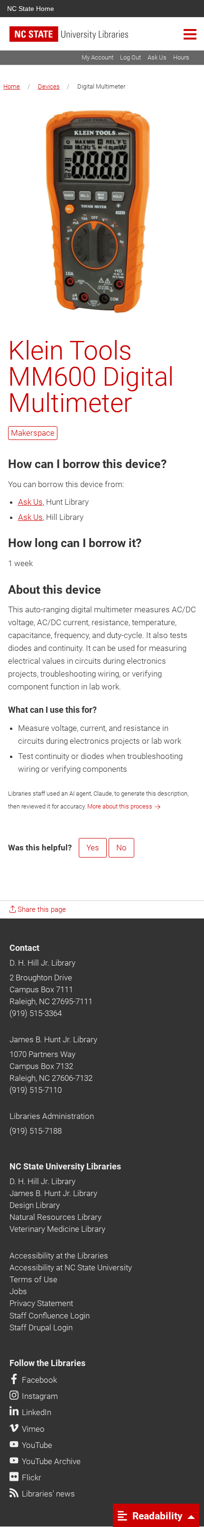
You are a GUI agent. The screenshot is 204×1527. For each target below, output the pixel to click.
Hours (181, 57)
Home (11, 86)
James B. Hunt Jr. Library (53, 1039)
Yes (92, 847)
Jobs (18, 1291)
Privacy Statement (41, 1303)
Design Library (34, 1205)
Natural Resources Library (55, 1217)
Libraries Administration (51, 1116)
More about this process (119, 806)
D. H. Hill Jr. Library (42, 963)
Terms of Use (33, 1279)
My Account (97, 57)
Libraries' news (47, 1493)
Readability (156, 1515)
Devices (49, 86)
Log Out (130, 57)
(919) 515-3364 (35, 1013)
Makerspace (33, 433)
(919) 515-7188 (35, 1131)
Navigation (190, 33)
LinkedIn (35, 1412)
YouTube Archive (50, 1461)
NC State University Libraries (65, 1166)
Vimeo (32, 1429)
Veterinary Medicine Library (57, 1229)
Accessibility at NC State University (70, 1267)
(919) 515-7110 (35, 1090)
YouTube (36, 1445)
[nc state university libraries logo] (106, 38)
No (121, 847)
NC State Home (30, 8)
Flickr (30, 1477)
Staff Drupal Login (41, 1327)
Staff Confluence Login (49, 1315)
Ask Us (157, 57)
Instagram (39, 1396)
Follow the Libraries (47, 1363)
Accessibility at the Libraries (58, 1255)
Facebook (38, 1380)
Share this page (41, 909)
